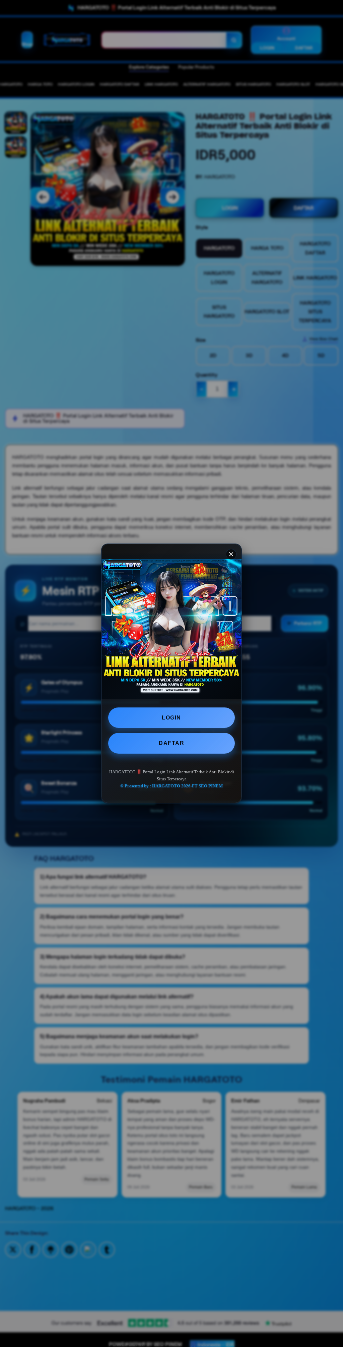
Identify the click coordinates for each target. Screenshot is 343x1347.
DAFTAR (171, 743)
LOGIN (171, 717)
